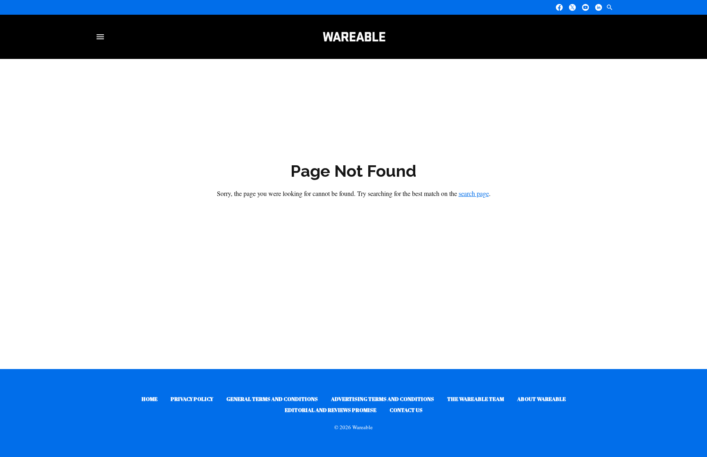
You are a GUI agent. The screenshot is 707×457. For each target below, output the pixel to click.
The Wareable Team (475, 399)
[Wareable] (353, 37)
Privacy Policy (192, 399)
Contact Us (406, 410)
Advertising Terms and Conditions (382, 399)
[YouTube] (585, 7)
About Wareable (541, 399)
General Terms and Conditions (272, 399)
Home (150, 399)
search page (474, 193)
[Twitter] (572, 7)
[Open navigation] (102, 37)
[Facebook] (559, 7)
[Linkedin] (598, 7)
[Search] (609, 7)
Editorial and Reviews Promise (330, 410)
